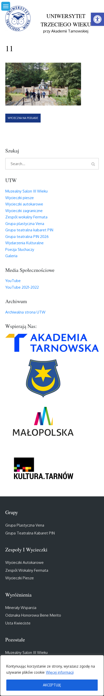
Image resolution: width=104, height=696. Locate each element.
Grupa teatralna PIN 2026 (27, 236)
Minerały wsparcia (20, 607)
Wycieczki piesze (19, 197)
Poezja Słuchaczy (19, 249)
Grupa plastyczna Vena (24, 223)
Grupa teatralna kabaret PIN (29, 230)
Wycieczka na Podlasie (23, 117)
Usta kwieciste (18, 623)
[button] (97, 19)
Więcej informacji (60, 672)
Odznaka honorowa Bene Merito (33, 615)
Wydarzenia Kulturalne (24, 242)
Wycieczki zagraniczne (24, 210)
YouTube (13, 280)
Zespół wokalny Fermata (26, 217)
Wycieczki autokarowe (24, 204)
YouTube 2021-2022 (22, 287)
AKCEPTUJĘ (52, 685)
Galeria (11, 255)
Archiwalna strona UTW (25, 312)
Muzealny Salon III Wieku (26, 191)
